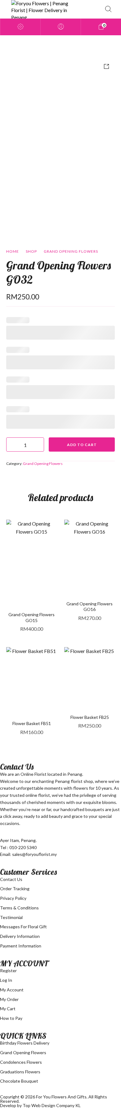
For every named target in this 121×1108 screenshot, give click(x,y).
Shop (31, 251)
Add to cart (82, 444)
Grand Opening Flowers (71, 251)
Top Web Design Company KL (52, 1105)
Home (12, 251)
